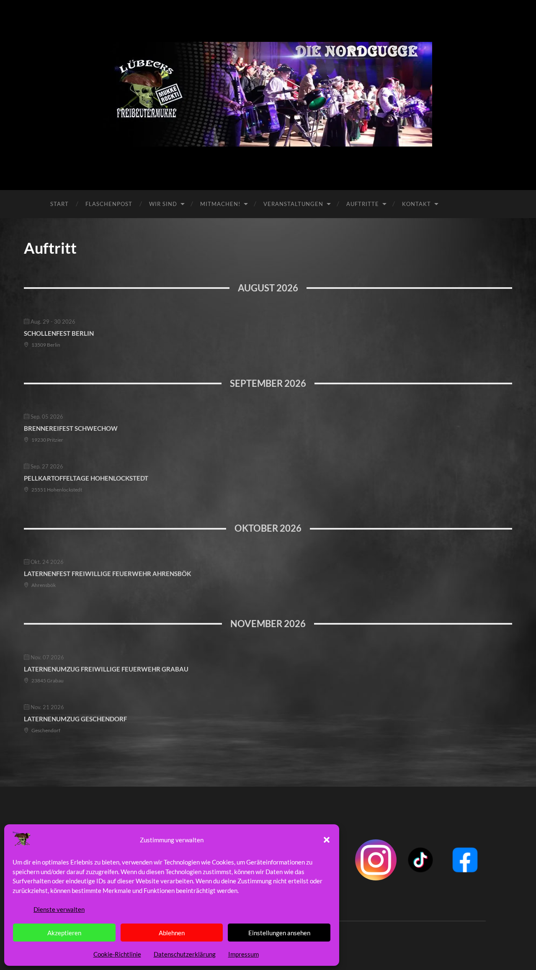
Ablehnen (172, 933)
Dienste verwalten (59, 909)
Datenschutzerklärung (185, 954)
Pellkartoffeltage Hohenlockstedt (86, 478)
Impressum (243, 954)
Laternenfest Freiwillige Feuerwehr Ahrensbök (107, 573)
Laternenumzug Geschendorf (75, 719)
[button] (326, 840)
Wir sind (163, 204)
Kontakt (416, 204)
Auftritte (362, 204)
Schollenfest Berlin (59, 333)
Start (59, 204)
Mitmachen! (220, 204)
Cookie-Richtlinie (117, 954)
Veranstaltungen (293, 204)
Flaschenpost (108, 204)
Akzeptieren (64, 933)
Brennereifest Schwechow (71, 428)
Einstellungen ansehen (279, 933)
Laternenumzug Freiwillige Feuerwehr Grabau (106, 669)
